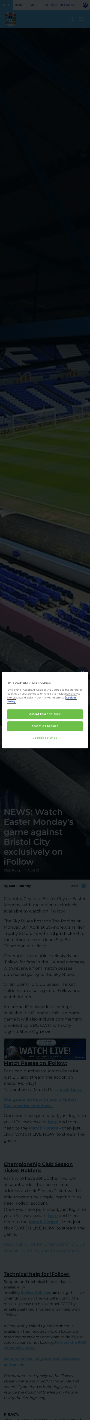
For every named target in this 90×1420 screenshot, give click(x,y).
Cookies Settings (45, 737)
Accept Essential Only (45, 714)
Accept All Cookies (45, 726)
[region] (45, 710)
